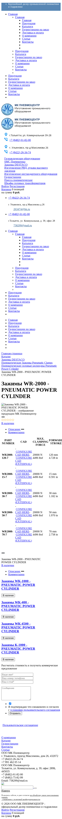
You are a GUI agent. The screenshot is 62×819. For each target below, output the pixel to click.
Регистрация (17, 186)
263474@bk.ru (21, 209)
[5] (13, 420)
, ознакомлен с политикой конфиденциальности (20, 799)
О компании (15, 335)
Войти (5, 186)
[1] (2, 420)
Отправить (15, 713)
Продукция (15, 323)
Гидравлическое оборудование (22, 158)
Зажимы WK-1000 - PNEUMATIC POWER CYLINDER (18, 584)
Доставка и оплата (19, 332)
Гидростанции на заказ (21, 329)
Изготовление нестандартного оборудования (30, 173)
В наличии (7, 423)
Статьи (12, 338)
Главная (13, 319)
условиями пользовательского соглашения (35, 709)
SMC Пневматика (14, 161)
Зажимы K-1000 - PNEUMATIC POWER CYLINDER (18, 648)
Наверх (5, 790)
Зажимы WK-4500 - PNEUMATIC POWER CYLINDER (18, 627)
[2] (5, 420)
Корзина (6, 189)
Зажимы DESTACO (16, 164)
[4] (10, 420)
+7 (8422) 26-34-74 (20, 152)
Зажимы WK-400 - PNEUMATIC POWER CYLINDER (18, 606)
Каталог (6, 740)
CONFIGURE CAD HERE (23, 453)
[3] (8, 420)
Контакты (14, 341)
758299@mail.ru (22, 225)
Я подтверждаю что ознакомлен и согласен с (34, 708)
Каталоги (13, 326)
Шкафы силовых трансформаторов (24, 183)
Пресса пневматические (18, 180)
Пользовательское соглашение (20, 725)
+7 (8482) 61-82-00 (20, 140)
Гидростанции (12, 177)
